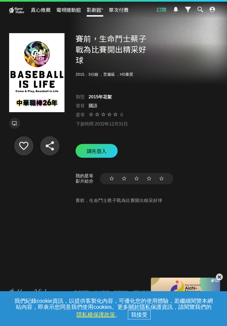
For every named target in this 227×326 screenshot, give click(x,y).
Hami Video (16, 10)
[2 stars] (124, 178)
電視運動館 (68, 9)
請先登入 (97, 150)
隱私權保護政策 (95, 315)
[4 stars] (149, 178)
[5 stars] (161, 178)
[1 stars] (111, 178)
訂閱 (161, 9)
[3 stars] (136, 178)
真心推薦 (41, 9)
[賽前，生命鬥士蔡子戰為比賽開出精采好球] (23, 146)
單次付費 (119, 9)
